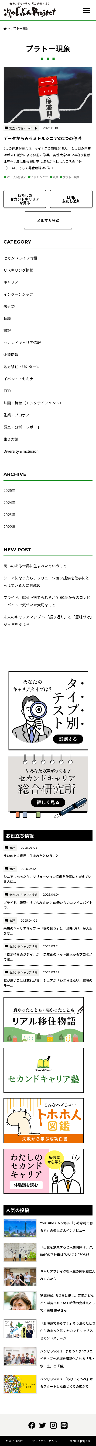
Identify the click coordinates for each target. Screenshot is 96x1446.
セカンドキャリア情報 (22, 342)
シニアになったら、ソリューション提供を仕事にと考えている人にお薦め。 (46, 581)
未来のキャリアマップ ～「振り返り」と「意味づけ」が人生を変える (47, 620)
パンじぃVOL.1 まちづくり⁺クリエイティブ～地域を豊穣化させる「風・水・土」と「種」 (67, 1358)
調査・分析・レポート (23, 128)
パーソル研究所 (16, 177)
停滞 (55, 177)
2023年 (9, 514)
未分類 (9, 306)
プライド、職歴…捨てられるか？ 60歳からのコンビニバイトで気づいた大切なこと (46, 601)
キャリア (10, 282)
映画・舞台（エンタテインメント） (33, 403)
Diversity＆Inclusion (20, 451)
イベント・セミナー (20, 378)
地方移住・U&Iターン (21, 366)
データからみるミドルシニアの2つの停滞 (42, 138)
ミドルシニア (39, 177)
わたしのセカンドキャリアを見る (25, 198)
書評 (7, 330)
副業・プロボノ (16, 415)
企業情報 (10, 354)
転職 (7, 318)
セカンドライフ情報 (20, 258)
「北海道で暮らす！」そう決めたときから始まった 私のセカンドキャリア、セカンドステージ (68, 1330)
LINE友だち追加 (71, 199)
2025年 (9, 490)
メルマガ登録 (48, 220)
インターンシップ (18, 294)
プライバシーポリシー (46, 1441)
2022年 (9, 526)
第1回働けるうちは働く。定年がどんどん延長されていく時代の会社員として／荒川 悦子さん (68, 1303)
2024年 (9, 502)
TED (7, 390)
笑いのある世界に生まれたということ (35, 566)
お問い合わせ (14, 1441)
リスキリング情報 (18, 270)
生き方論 (10, 439)
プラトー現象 (71, 177)
